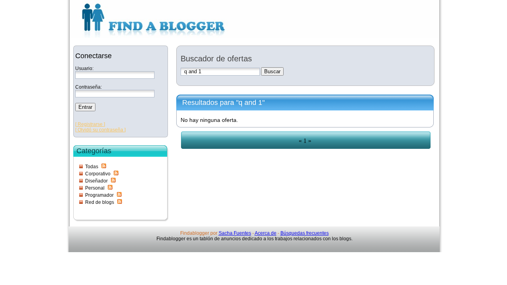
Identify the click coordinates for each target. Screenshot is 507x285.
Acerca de (265, 233)
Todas (91, 166)
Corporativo (98, 174)
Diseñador (96, 181)
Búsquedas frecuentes (304, 233)
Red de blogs (99, 202)
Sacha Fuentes (235, 233)
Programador (99, 195)
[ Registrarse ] (90, 124)
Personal (95, 188)
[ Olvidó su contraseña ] (100, 130)
